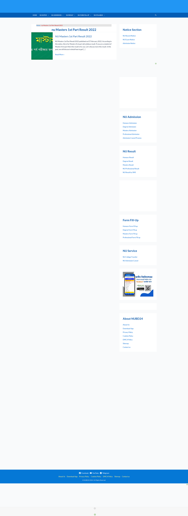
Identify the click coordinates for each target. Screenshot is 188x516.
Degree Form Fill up (130, 230)
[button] (48, 15)
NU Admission (56, 15)
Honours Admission (130, 123)
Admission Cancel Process (132, 138)
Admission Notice (129, 43)
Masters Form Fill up (130, 234)
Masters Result (128, 165)
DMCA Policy (128, 340)
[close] (95, 508)
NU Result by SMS (129, 172)
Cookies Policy (128, 336)
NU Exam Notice (129, 40)
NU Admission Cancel (130, 261)
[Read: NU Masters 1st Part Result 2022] (42, 46)
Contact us (126, 347)
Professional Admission (131, 134)
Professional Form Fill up (131, 237)
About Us (126, 325)
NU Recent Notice (129, 36)
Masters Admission (129, 130)
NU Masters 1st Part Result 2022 (73, 36)
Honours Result (128, 157)
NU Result (69, 15)
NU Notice (43, 15)
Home (35, 15)
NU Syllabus (98, 15)
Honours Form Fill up (130, 226)
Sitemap (126, 343)
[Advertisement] (138, 92)
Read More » (59, 54)
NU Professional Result (131, 169)
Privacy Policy (128, 332)
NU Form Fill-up (83, 15)
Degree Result (128, 161)
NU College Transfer (130, 257)
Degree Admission (129, 127)
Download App (128, 329)
